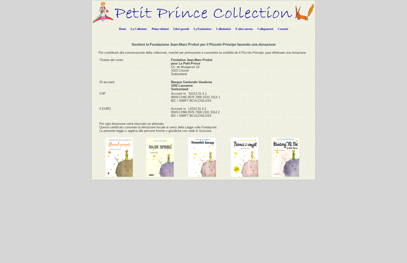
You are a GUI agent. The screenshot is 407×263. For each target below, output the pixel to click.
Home (122, 29)
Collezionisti (223, 29)
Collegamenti (265, 29)
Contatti (283, 29)
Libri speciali (181, 29)
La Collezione (139, 29)
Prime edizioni (160, 29)
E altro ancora (244, 29)
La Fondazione (203, 29)
